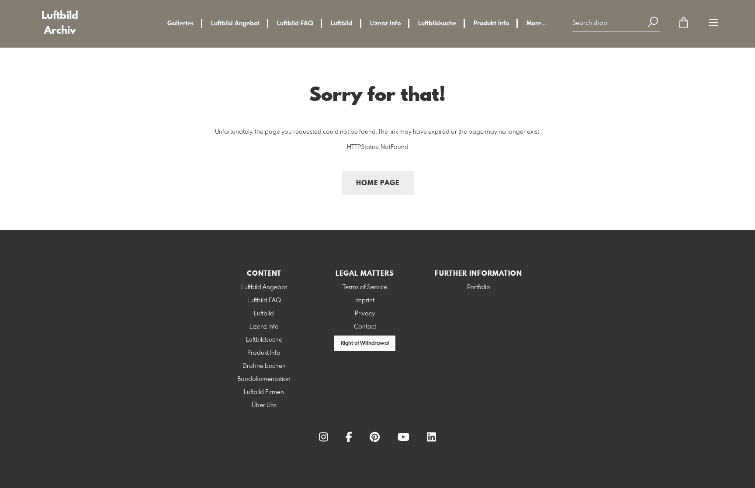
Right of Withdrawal (365, 343)
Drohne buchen (264, 366)
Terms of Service (365, 287)
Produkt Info (491, 24)
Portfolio (478, 287)
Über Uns (264, 405)
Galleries (180, 24)
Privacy (365, 314)
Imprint (364, 301)
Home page (377, 183)
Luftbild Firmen (264, 392)
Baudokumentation (264, 379)
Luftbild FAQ (295, 24)
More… (536, 24)
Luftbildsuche (437, 24)
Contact (365, 327)
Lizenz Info (385, 24)
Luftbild (342, 24)
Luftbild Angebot (235, 24)
